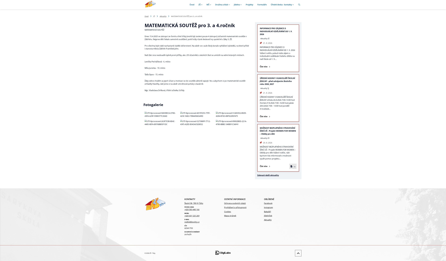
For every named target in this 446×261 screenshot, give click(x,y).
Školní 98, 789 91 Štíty (193, 203)
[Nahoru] (297, 253)
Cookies (227, 211)
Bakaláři (267, 211)
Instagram (268, 207)
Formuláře (262, 4)
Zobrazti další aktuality (268, 175)
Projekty (249, 4)
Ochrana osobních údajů (235, 203)
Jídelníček (268, 215)
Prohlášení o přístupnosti (235, 207)
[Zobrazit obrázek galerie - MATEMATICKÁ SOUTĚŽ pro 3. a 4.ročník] (161, 115)
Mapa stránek (230, 215)
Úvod (192, 4)
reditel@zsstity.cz (191, 222)
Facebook (268, 203)
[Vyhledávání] (299, 4)
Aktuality (163, 16)
